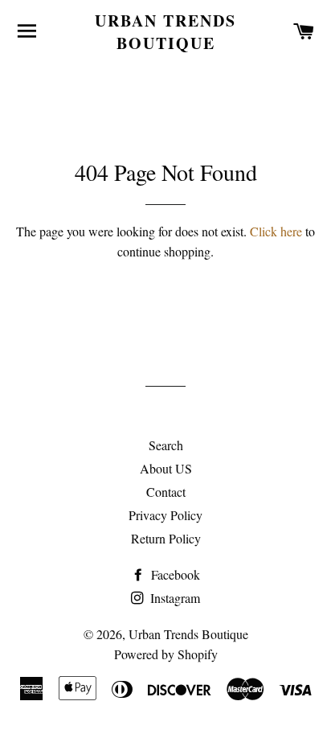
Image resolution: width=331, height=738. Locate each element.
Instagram (173, 597)
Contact (166, 491)
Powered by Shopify (166, 654)
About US (166, 468)
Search (166, 445)
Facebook (174, 574)
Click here (276, 231)
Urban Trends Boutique (165, 32)
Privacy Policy (165, 514)
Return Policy (166, 538)
